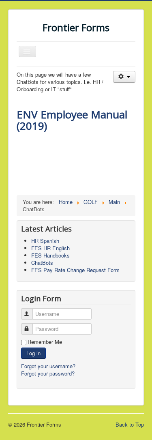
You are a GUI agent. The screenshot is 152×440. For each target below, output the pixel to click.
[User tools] (124, 77)
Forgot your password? (48, 373)
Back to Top (130, 424)
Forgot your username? (48, 366)
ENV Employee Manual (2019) (72, 120)
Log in (33, 353)
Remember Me (45, 342)
